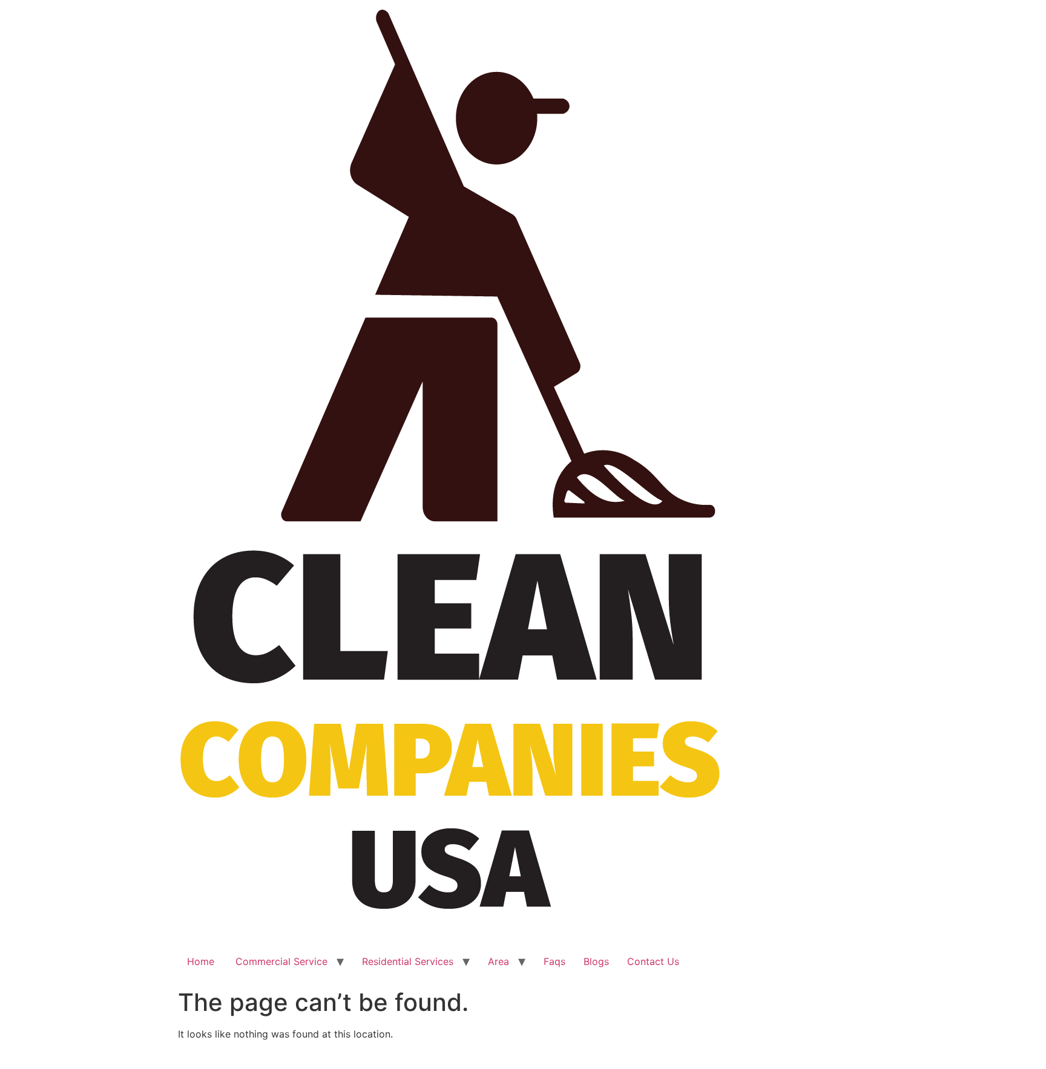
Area (498, 961)
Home (200, 961)
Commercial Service (279, 961)
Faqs (554, 961)
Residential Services (407, 961)
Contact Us (653, 961)
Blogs (596, 961)
